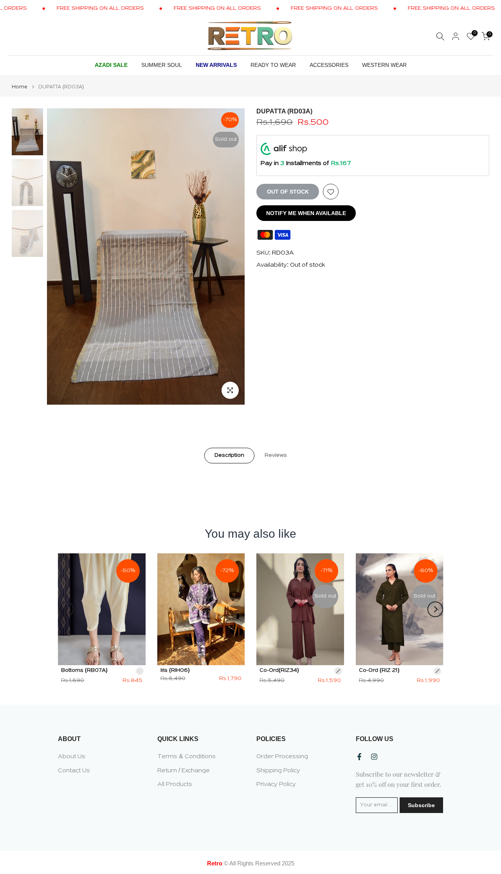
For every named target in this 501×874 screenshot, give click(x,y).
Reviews (276, 455)
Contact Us (74, 771)
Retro (214, 863)
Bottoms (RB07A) (84, 670)
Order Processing (282, 757)
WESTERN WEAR (384, 65)
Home (19, 87)
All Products (174, 784)
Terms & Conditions (186, 757)
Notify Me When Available (306, 213)
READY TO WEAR (273, 65)
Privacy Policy (276, 784)
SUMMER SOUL (161, 65)
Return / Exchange (183, 771)
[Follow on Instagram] (374, 756)
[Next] (435, 609)
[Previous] (66, 609)
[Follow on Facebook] (359, 756)
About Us (71, 757)
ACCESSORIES (329, 65)
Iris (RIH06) (175, 670)
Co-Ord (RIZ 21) (379, 670)
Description (229, 455)
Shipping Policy (278, 771)
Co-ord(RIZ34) (279, 670)
